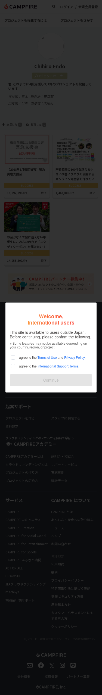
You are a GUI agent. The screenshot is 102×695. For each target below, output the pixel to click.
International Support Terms (58, 366)
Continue (51, 380)
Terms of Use (47, 357)
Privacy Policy (74, 357)
